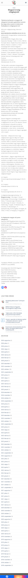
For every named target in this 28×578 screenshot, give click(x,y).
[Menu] (2, 2)
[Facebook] (2, 287)
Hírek (14, 7)
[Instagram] (5, 287)
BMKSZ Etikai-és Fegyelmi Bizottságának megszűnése (13, 307)
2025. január (4, 389)
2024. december (5, 392)
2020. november (5, 510)
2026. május (4, 349)
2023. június (4, 427)
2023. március (5, 435)
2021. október (5, 484)
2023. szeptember (6, 424)
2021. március (5, 505)
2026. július (4, 343)
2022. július (4, 458)
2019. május (4, 548)
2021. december (5, 479)
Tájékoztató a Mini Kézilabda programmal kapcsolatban (14, 313)
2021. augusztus (5, 490)
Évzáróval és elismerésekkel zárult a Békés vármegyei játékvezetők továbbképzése (16, 328)
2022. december (5, 444)
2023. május (4, 430)
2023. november (5, 418)
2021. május (4, 499)
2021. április (4, 502)
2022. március (5, 470)
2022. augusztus (5, 456)
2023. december (5, 415)
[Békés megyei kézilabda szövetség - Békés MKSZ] (14, 2)
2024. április (4, 407)
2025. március (5, 384)
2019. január (4, 557)
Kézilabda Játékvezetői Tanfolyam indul (15, 301)
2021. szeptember (6, 487)
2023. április (4, 433)
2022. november (5, 447)
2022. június (4, 461)
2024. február (5, 412)
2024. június (4, 404)
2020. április (4, 531)
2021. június (4, 496)
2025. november (5, 366)
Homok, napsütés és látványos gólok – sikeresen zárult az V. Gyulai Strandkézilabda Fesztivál (16, 321)
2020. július (4, 522)
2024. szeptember (6, 401)
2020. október (5, 513)
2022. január (4, 476)
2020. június (4, 525)
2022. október (5, 450)
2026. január (4, 360)
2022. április (4, 467)
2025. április (4, 381)
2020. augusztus (5, 519)
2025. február (5, 386)
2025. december (5, 363)
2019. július (4, 542)
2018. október (5, 562)
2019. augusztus (5, 539)
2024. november (5, 395)
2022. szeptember (6, 453)
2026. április (4, 352)
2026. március (5, 355)
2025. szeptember (6, 372)
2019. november (5, 536)
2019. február (5, 554)
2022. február (5, 473)
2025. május (4, 378)
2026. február (5, 358)
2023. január (4, 441)
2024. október (5, 398)
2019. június (4, 545)
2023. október (5, 421)
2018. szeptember (6, 565)
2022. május (4, 464)
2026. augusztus (5, 340)
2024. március (5, 409)
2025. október (5, 369)
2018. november (5, 559)
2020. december (5, 507)
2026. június (4, 346)
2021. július (4, 493)
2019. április (4, 551)
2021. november (5, 482)
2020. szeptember (6, 516)
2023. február (5, 438)
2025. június (4, 375)
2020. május (4, 528)
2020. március (5, 534)
